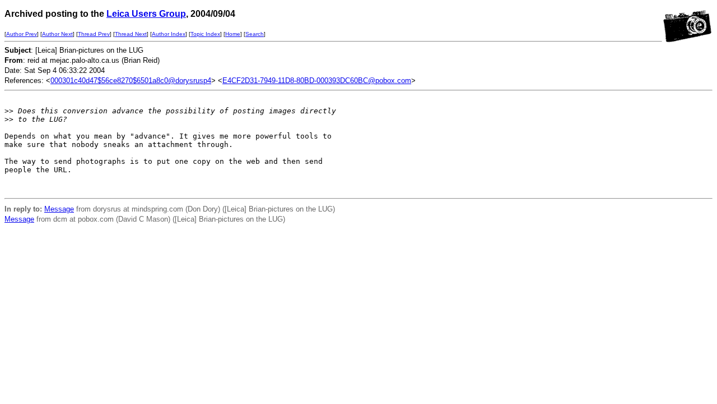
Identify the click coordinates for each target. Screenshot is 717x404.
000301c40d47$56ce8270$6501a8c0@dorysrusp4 (130, 80)
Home (232, 34)
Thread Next (131, 34)
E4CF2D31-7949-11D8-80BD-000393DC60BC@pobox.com (316, 80)
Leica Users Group (146, 14)
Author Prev (21, 34)
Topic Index (205, 34)
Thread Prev (94, 34)
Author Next (57, 34)
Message (59, 209)
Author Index (168, 34)
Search (254, 34)
